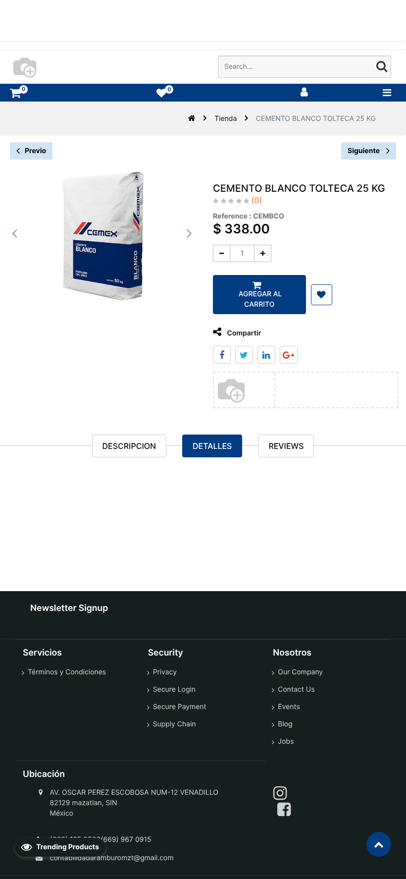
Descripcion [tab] (129, 446)
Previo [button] (35, 151)
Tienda (225, 118)
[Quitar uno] (221, 253)
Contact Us (296, 689)
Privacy (165, 672)
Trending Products (67, 847)
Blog (285, 724)
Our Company (300, 672)
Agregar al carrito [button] (259, 299)
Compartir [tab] (243, 333)
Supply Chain (174, 724)
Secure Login (174, 689)
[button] (321, 294)
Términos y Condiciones (67, 672)
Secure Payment (179, 707)
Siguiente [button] (364, 151)
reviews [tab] (286, 446)
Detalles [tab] (212, 446)
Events (289, 707)
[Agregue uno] (262, 253)
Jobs (286, 741)
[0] (15, 93)
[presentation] (15, 233)
